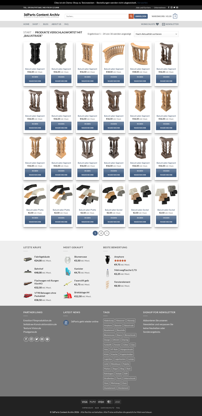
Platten (107, 369)
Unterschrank (129, 378)
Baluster (118, 325)
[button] (141, 16)
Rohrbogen (108, 373)
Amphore (108, 325)
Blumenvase (109, 335)
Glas (133, 345)
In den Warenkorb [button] (35, 79)
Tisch (119, 378)
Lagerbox (108, 359)
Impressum (87, 408)
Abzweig (131, 320)
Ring (122, 369)
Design (107, 340)
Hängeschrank (127, 349)
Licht (106, 364)
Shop (35, 24)
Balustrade (129, 325)
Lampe (131, 359)
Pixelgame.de (30, 331)
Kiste (106, 354)
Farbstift (107, 345)
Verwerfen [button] (142, 2)
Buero (119, 335)
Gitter (125, 345)
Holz (106, 349)
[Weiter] (106, 233)
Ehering (125, 340)
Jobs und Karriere (143, 7)
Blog (45, 24)
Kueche (114, 354)
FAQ (66, 24)
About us (56, 24)
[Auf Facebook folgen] (169, 8)
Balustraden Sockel (113, 210)
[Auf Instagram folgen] (171, 8)
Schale (118, 373)
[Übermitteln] (131, 16)
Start (27, 32)
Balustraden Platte (34, 210)
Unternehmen (160, 7)
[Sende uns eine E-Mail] (177, 8)
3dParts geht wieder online (84, 321)
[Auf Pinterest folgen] (47, 339)
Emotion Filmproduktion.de (37, 320)
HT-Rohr (114, 349)
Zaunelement (109, 388)
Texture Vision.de (32, 328)
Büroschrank (130, 335)
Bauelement (109, 330)
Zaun (124, 383)
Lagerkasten (120, 359)
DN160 (116, 340)
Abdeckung (109, 320)
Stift (126, 373)
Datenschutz (107, 408)
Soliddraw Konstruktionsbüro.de (40, 324)
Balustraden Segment (35, 69)
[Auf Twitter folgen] (174, 8)
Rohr (129, 369)
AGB (97, 408)
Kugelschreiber (126, 354)
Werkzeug (115, 383)
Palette (126, 364)
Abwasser (120, 320)
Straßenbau (109, 378)
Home (26, 24)
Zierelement (123, 388)
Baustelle (121, 330)
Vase (106, 383)
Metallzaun (115, 364)
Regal (115, 369)
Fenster (117, 345)
